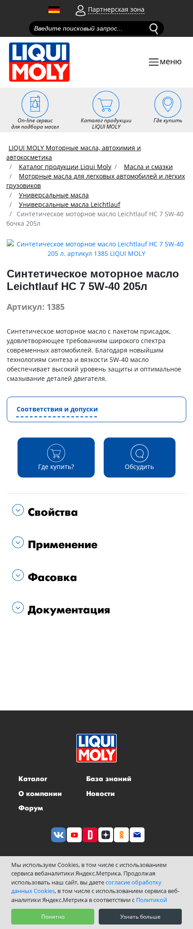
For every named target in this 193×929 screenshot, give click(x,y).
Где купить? (56, 466)
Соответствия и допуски (57, 409)
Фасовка (50, 577)
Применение (60, 544)
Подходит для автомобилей (57, 638)
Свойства (51, 512)
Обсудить (139, 466)
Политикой (151, 900)
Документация (67, 610)
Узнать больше (140, 916)
